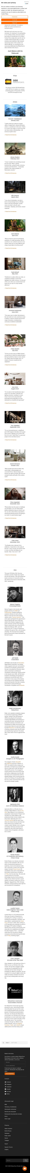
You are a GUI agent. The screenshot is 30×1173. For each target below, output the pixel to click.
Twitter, (12, 1025)
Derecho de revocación (10, 1111)
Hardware (7, 1133)
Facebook (7, 1025)
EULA (6, 1116)
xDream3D (18, 761)
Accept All (14, 19)
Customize (14, 16)
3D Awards (21, 685)
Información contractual (10, 1109)
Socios (6, 1138)
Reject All (14, 23)
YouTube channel (9, 820)
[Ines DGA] (15, 379)
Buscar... (4, 1160)
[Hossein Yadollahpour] (15, 110)
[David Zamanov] (15, 455)
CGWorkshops (8, 612)
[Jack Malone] (15, 225)
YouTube (8, 1091)
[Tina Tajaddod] (15, 417)
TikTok (8, 1093)
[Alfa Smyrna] (15, 187)
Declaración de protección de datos (13, 1114)
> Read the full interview (10, 134)
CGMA (15, 610)
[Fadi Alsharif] (15, 264)
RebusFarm (12, 727)
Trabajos (7, 1140)
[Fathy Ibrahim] (15, 340)
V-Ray (7, 874)
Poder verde (8, 1135)
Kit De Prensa (8, 1131)
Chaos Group (16, 869)
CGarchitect (21, 662)
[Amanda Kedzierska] (15, 302)
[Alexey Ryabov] (15, 149)
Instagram (19, 1023)
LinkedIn (18, 1025)
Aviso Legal (7, 1118)
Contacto (8, 1082)
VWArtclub (9, 763)
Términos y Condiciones (10, 1106)
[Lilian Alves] (15, 532)
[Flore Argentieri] (15, 494)
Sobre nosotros (8, 1128)
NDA (6, 1104)
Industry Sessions (16, 617)
